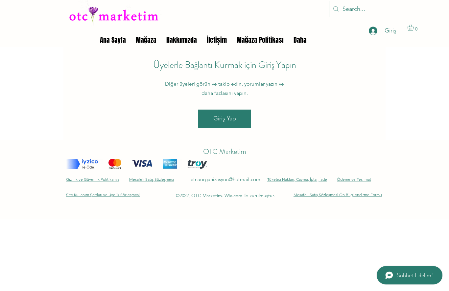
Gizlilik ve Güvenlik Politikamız (92, 179)
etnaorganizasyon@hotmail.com (225, 179)
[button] (414, 27)
